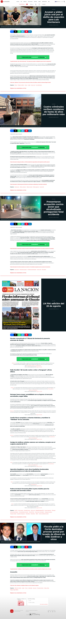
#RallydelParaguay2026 (39, 510)
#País (11, 462)
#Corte (26, 588)
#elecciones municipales (39, 512)
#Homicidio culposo (23, 269)
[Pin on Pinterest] (26, 31)
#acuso (26, 85)
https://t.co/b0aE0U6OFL (36, 365)
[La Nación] (5, 1)
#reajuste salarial (13, 513)
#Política (13, 363)
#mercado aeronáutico (14, 512)
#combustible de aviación (23, 512)
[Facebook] (48, 611)
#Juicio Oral (39, 269)
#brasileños (33, 513)
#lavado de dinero (40, 588)
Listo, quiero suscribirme (44, 604)
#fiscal (16, 85)
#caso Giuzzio (20, 510)
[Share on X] (15, 31)
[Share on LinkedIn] (30, 31)
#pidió (29, 85)
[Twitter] (50, 611)
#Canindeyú (28, 513)
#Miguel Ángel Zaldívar (14, 589)
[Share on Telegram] (23, 31)
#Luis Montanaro (39, 85)
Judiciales (53, 9)
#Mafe (37, 513)
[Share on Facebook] (12, 31)
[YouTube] (55, 611)
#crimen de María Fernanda (43, 513)
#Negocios (12, 410)
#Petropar (53, 510)
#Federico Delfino (21, 85)
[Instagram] (52, 611)
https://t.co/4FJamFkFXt (33, 390)
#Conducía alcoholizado (31, 269)
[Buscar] (64, 2)
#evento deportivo (48, 510)
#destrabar (30, 588)
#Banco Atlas (46, 588)
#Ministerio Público (18, 588)
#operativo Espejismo (21, 513)
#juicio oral (33, 85)
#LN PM (16, 510)
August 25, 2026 (39, 366)
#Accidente (44, 269)
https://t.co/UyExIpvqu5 (33, 437)
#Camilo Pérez (31, 512)
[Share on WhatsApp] (19, 31)
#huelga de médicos (48, 512)
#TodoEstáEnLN (29, 365)
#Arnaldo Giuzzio (27, 510)
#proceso (35, 588)
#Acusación (17, 269)
